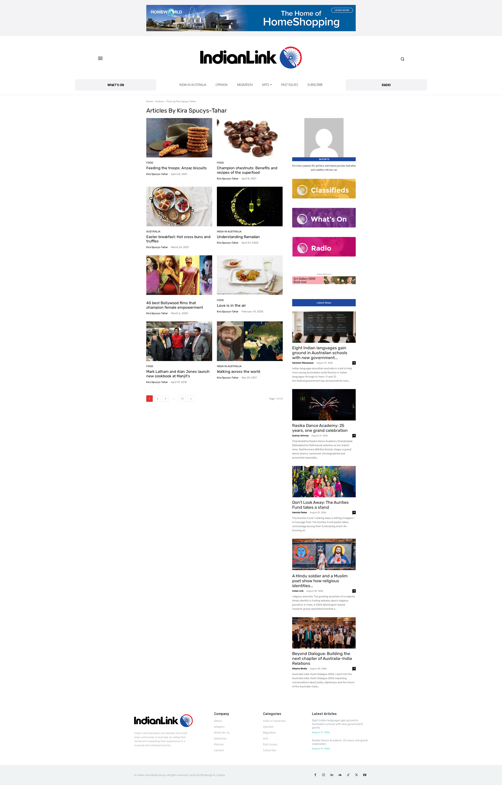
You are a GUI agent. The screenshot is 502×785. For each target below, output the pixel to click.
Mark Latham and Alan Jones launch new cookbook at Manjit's (178, 373)
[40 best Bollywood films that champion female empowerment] (179, 275)
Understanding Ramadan (238, 237)
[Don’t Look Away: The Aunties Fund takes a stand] (324, 481)
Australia (153, 231)
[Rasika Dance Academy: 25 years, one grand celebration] (324, 404)
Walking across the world (238, 371)
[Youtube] (365, 775)
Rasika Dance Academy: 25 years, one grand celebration (320, 428)
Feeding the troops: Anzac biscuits (176, 168)
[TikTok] (348, 775)
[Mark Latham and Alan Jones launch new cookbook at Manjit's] (179, 341)
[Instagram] (323, 775)
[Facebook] (315, 775)
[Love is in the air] (250, 275)
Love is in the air (231, 305)
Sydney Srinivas (300, 435)
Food (149, 162)
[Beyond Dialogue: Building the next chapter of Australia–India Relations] (324, 633)
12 (182, 398)
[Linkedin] (332, 775)
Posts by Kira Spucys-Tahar (181, 101)
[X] (356, 775)
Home (149, 101)
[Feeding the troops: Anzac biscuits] (179, 138)
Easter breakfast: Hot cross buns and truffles (178, 239)
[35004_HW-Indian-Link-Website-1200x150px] (251, 18)
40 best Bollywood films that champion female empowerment (174, 305)
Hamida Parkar (299, 512)
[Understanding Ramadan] (250, 206)
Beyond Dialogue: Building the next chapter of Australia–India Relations (322, 658)
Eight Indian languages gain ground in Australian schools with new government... (319, 352)
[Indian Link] (251, 58)
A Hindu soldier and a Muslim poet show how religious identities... (320, 580)
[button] (402, 59)
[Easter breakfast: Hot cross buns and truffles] (179, 206)
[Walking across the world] (250, 341)
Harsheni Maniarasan (303, 363)
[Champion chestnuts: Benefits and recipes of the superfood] (250, 138)
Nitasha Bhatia (299, 668)
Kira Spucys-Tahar (157, 174)
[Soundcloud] (340, 775)
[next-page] (190, 398)
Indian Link (298, 591)
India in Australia (229, 231)
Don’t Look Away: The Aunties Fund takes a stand (320, 505)
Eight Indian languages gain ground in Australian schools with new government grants (337, 724)
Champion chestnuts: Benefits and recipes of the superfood (247, 170)
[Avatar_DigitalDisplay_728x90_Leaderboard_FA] (324, 280)
